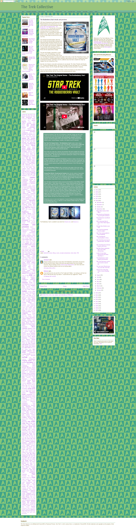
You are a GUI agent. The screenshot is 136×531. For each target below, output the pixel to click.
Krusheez (24, 295)
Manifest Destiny (26, 314)
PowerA (33, 383)
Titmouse (24, 474)
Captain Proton (26, 162)
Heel (32, 263)
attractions (32, 131)
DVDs (33, 209)
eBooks (29, 213)
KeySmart (30, 291)
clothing (33, 173)
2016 (96, 200)
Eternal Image (26, 221)
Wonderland (24, 508)
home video (73, 253)
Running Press (25, 413)
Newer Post (43, 286)
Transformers (29, 482)
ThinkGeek (25, 468)
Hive (34, 267)
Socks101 (24, 431)
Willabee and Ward (31, 505)
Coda (28, 174)
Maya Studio (32, 318)
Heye (29, 266)
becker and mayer (31, 136)
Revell (29, 396)
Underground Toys (26, 489)
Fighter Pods (30, 236)
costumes (24, 181)
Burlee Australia (32, 156)
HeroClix (24, 266)
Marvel (34, 314)
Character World (28, 166)
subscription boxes (31, 448)
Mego (23, 322)
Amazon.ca (75, 221)
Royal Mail (31, 410)
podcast (23, 381)
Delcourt (23, 199)
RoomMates (33, 408)
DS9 (26, 207)
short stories (31, 424)
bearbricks (24, 136)
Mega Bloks (32, 321)
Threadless (24, 469)
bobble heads (31, 148)
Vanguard (28, 493)
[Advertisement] (64, 238)
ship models (31, 421)
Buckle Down (32, 152)
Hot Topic (31, 272)
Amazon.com (68, 221)
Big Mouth (33, 141)
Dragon (27, 206)
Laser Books (31, 298)
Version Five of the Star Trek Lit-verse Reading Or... (102, 271)
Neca (23, 342)
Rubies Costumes (30, 412)
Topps (28, 477)
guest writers (25, 258)
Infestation (32, 277)
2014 (96, 295)
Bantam (33, 134)
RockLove (33, 401)
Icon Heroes (32, 273)
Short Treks (25, 426)
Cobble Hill (24, 174)
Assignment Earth (30, 130)
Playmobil (33, 379)
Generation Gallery (28, 249)
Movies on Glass (25, 335)
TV (27, 486)
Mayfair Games (26, 319)
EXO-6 (31, 227)
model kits (32, 331)
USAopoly (33, 491)
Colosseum (29, 175)
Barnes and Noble (26, 135)
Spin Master (28, 431)
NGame (33, 347)
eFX (26, 216)
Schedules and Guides (31, 11)
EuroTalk (33, 221)
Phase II (25, 371)
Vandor (23, 493)
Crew (27, 188)
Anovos (24, 127)
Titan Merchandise (28, 472)
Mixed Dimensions (31, 329)
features (24, 235)
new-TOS (27, 347)
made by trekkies (26, 311)
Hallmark (29, 261)
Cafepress (24, 159)
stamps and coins (27, 434)
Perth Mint (24, 370)
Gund (26, 259)
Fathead (23, 234)
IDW (30, 275)
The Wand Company (28, 467)
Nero (32, 342)
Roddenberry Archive (28, 402)
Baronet (33, 135)
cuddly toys (31, 192)
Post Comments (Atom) (67, 291)
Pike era (24, 374)
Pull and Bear (25, 390)
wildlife (23, 504)
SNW (34, 430)
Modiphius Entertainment (28, 332)
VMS (34, 495)
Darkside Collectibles (27, 196)
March (98, 286)
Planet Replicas (28, 376)
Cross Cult (32, 188)
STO (28, 445)
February (99, 288)
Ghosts (33, 250)
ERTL (34, 220)
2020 (96, 192)
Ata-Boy (23, 131)
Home (65, 286)
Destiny (27, 199)
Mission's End (31, 328)
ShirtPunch (24, 424)
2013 (96, 297)
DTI (26, 209)
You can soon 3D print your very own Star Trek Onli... (103, 267)
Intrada (30, 282)
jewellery (33, 285)
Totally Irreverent (25, 479)
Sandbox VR (32, 413)
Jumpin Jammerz (29, 288)
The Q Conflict (31, 459)
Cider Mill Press (25, 171)
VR (34, 498)
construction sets (27, 180)
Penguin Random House (28, 367)
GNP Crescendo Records (28, 253)
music (29, 336)
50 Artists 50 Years (30, 116)
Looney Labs (32, 307)
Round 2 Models (27, 409)
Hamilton (33, 261)
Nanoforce (24, 340)
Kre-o (34, 294)
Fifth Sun (24, 236)
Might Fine (32, 322)
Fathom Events (31, 234)
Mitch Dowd (24, 329)
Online (30, 360)
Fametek (31, 230)
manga (33, 313)
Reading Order (58, 11)
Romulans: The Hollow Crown (28, 407)
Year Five (27, 510)
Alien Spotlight (31, 124)
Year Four (32, 510)
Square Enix (32, 433)
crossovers (25, 189)
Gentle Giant (28, 250)
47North (24, 114)
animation (32, 126)
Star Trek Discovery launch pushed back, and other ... (103, 241)
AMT (28, 126)
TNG (33, 474)
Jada (29, 285)
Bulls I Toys (29, 155)
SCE (23, 414)
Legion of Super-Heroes (28, 299)
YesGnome (24, 512)
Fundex (23, 242)
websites (33, 500)
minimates (24, 326)
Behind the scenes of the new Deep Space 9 (32, 103)
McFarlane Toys (25, 321)
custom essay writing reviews (67, 264)
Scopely (28, 416)
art (34, 128)
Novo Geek (33, 354)
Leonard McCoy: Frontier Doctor (28, 301)
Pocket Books (31, 380)
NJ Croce (25, 349)
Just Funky (27, 289)
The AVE (24, 453)
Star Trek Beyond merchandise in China (102, 237)
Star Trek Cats (29, 435)
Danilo (29, 195)
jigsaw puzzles (26, 286)
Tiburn (28, 469)
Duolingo (30, 209)
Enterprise (25, 220)
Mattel (28, 318)
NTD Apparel (25, 355)
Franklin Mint (28, 240)
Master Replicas (25, 317)
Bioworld (24, 142)
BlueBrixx (27, 145)
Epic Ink (30, 220)
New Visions (25, 346)
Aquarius (29, 128)
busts (23, 158)
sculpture (24, 417)
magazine (25, 313)
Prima (23, 387)
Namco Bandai (30, 339)
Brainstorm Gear (31, 151)
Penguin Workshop (26, 369)
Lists (65, 11)
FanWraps (24, 232)
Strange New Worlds (27, 446)
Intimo (30, 281)
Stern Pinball (28, 444)
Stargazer (24, 442)
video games (25, 495)
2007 (96, 310)
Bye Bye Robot (30, 158)
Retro (34, 394)
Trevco (33, 483)
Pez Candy (33, 370)
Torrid (30, 477)
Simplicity (33, 429)
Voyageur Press (30, 498)
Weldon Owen (26, 501)
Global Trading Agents (28, 251)
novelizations (32, 352)
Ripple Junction (25, 397)
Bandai (30, 134)
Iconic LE (24, 275)
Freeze (33, 240)
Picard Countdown (31, 373)
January (99, 290)
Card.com (26, 163)
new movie (25, 344)
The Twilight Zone (31, 463)
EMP (34, 218)
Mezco (27, 322)
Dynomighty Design (28, 210)
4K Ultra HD (29, 114)
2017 (96, 198)
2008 (96, 308)
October (99, 206)
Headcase (28, 263)
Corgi (34, 180)
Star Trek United (28, 439)
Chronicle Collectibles (30, 170)
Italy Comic (31, 284)
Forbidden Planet (28, 239)
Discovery (32, 200)
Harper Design (26, 262)
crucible (28, 190)
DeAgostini (28, 197)
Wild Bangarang (31, 503)
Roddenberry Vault (28, 404)
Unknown (46, 271)
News (23, 11)
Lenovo (23, 301)
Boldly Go (24, 149)
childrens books (26, 168)
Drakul (31, 206)
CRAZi (29, 185)
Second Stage (31, 417)
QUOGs (24, 393)
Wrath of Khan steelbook (31, 94)
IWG (26, 285)
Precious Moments (31, 384)
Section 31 (32, 418)
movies (33, 334)
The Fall (28, 455)
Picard (24, 373)
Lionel (31, 306)
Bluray (54, 253)
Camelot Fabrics (31, 160)
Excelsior (33, 223)
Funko (27, 242)
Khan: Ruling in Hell (26, 293)
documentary (28, 203)
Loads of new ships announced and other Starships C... (102, 254)
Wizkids (33, 506)
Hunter (27, 273)
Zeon (28, 512)
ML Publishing (25, 331)
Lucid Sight (33, 310)
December (99, 202)
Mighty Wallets (31, 324)
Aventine (24, 134)
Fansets (33, 231)
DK (30, 202)
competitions (25, 179)
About (96, 11)
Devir (31, 199)
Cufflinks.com (25, 193)
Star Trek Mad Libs (31, 437)
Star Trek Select (26, 438)
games (33, 246)
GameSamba (24, 247)
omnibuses (32, 359)
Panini (33, 363)
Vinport (31, 495)
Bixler (28, 142)
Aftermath (29, 123)
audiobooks (25, 132)
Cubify (23, 192)
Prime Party (27, 387)
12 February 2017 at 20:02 (50, 276)
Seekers (24, 420)
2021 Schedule (50, 11)
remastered (29, 394)
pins (27, 374)
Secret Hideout (25, 418)
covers (57, 253)
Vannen (33, 493)
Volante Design (26, 497)
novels (28, 354)
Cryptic (33, 191)
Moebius (24, 334)
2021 (96, 189)
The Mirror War (26, 457)
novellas (24, 354)
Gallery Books (28, 244)
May (98, 281)
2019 (96, 194)
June (98, 279)
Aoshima (23, 128)
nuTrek (24, 357)
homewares (25, 272)
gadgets (27, 243)
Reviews (79, 11)
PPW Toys (24, 384)
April (98, 283)
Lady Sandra (27, 297)
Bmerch (29, 146)
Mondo (28, 334)
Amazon (23, 126)
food (30, 238)
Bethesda (24, 139)
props (29, 388)
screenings (33, 416)
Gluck (34, 251)
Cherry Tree (32, 167)
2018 (96, 196)
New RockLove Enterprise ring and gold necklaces (102, 215)
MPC (31, 335)
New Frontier (31, 343)
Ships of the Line (30, 423)
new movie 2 (32, 344)
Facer (28, 228)
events (23, 223)
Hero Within (32, 265)
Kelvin (24, 291)
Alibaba (23, 124)
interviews (24, 281)
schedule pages (98, 42)
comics (32, 177)
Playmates (24, 379)
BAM (28, 134)
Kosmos (29, 294)
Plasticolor (29, 377)
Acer (29, 120)
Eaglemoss (25, 212)
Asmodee (24, 130)
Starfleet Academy (30, 441)
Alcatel (34, 123)
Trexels (24, 484)
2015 (96, 292)
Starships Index (71, 11)
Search (91, 11)
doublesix (24, 206)
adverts (24, 123)
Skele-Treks (25, 430)
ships (23, 423)
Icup (27, 275)
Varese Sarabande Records (28, 494)
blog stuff (27, 143)
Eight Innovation (31, 216)
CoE (31, 174)
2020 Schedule (41, 11)
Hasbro (33, 262)
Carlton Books (32, 163)
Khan (34, 291)
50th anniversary (27, 117)
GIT (23, 251)
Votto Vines (32, 497)
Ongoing (24, 360)
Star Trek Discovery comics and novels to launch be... (103, 263)
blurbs (24, 147)
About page (107, 47)
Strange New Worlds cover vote (32, 58)
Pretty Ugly (24, 385)
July (98, 277)
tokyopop (24, 475)
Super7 (23, 449)
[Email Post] (48, 251)
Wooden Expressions (26, 509)
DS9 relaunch (31, 207)
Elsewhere (33, 217)
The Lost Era (31, 456)
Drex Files (85, 11)
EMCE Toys (26, 218)
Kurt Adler (28, 295)
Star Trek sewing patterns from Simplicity (102, 233)
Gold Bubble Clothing (27, 254)
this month (32, 468)
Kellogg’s (33, 289)
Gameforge (24, 246)
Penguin (33, 366)
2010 (96, 303)
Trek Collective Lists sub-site (101, 43)
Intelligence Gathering (28, 279)
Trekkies (28, 483)
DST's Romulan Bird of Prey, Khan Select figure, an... (103, 223)
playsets (24, 380)
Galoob (33, 244)
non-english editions (28, 350)
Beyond (29, 139)
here (101, 343)
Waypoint (28, 500)
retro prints (25, 396)
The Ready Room (27, 460)
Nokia (30, 349)
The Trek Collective (37, 6)
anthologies (32, 127)
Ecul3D (33, 213)
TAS (27, 449)
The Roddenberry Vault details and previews (102, 258)
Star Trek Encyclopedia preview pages (102, 230)
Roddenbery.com (26, 405)
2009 (96, 305)
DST (23, 209)
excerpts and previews (65, 253)
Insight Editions (28, 278)
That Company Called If (30, 452)
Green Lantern (31, 257)
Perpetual (33, 369)
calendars (29, 159)
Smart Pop (30, 430)
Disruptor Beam (25, 202)
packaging (30, 362)
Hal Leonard (30, 259)
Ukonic (33, 487)
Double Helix (31, 204)
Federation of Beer (30, 235)
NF (31, 347)
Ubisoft (31, 486)
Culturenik (33, 193)
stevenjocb (46, 259)
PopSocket (24, 383)
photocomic (32, 371)
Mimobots (33, 325)
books (29, 150)
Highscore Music (26, 267)
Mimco (23, 325)
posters (29, 383)
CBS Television (26, 164)
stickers (23, 445)
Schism (28, 414)
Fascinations (32, 232)
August (99, 275)
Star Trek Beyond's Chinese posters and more (103, 245)
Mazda (34, 319)
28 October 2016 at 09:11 (49, 268)
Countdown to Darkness (28, 183)
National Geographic (31, 340)
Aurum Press (32, 132)
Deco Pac (33, 197)
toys (29, 480)
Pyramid (29, 390)
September (100, 209)
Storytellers (33, 445)
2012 (96, 299)
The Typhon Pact (27, 464)
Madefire (33, 311)
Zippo (31, 512)
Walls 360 (24, 500)
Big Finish (27, 141)
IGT (28, 276)
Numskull (33, 355)
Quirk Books (32, 391)
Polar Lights (31, 381)
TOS (78, 253)
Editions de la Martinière (27, 214)
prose (33, 388)
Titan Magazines (31, 471)
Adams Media (31, 121)
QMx (27, 391)
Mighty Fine (25, 324)
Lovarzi (29, 309)
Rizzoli (27, 400)
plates (34, 377)
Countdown (32, 181)
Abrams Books (31, 118)
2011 (96, 301)
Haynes (24, 263)
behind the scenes (48, 253)
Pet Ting (29, 370)
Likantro (27, 306)
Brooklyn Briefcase (26, 152)
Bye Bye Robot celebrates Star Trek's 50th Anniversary (102, 250)
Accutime (24, 120)
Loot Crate (24, 309)
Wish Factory (25, 506)
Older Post (86, 286)
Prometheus (25, 388)
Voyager (24, 498)
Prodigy (33, 387)
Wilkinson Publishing (30, 504)
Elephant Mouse (26, 217)
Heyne (34, 266)
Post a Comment (46, 279)
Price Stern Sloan (31, 385)
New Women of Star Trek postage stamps (32, 40)
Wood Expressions (31, 508)
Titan (31, 469)
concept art (32, 179)
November (99, 204)
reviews (33, 396)
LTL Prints (28, 310)
